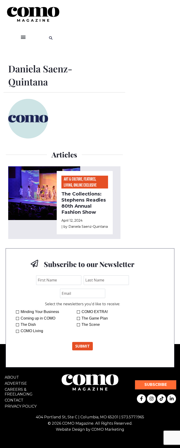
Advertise (16, 383)
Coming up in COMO (38, 318)
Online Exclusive (85, 185)
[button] (23, 37)
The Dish (28, 325)
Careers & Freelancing (19, 391)
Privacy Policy (21, 406)
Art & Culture (73, 178)
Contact (14, 400)
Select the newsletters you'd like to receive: (82, 303)
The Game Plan (95, 318)
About (12, 377)
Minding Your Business (40, 312)
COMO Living (32, 331)
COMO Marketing (107, 429)
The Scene (91, 325)
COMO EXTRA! (95, 312)
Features (89, 178)
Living (68, 185)
